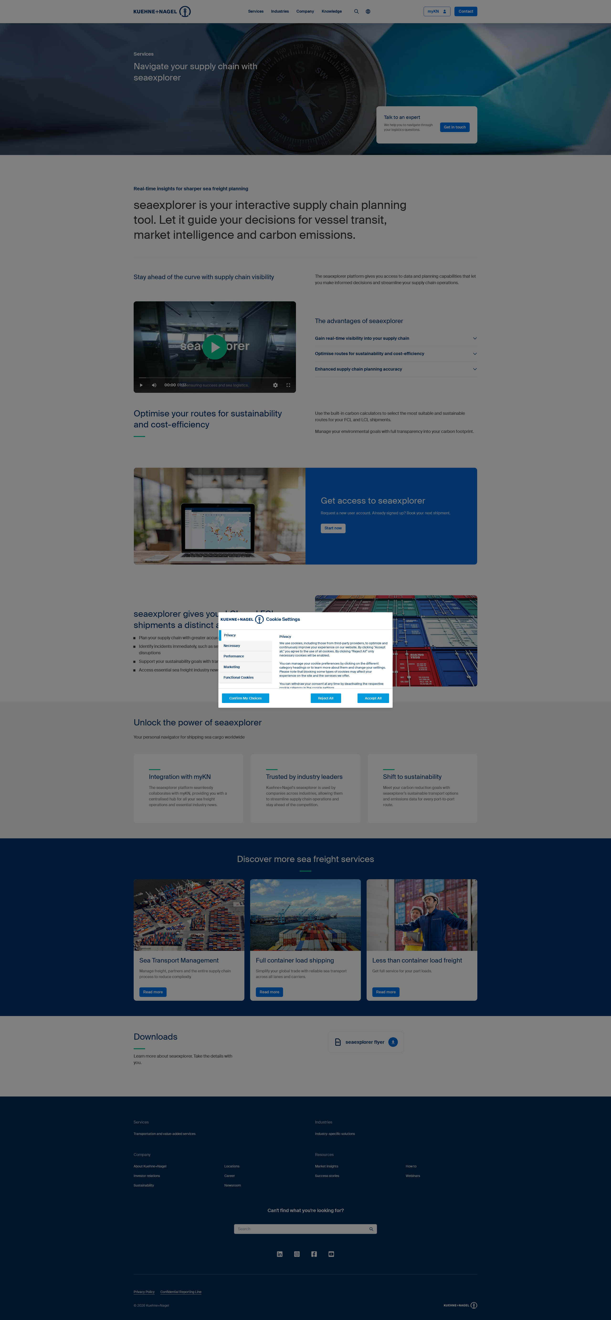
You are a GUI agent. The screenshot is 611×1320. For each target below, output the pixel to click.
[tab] (245, 635)
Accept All (373, 698)
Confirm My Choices (245, 698)
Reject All (325, 698)
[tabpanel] (334, 673)
